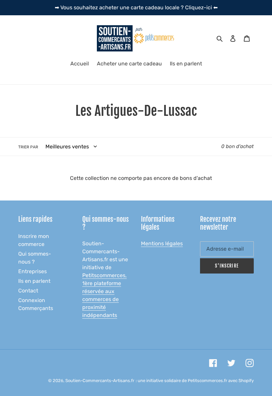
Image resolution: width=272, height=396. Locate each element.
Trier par (28, 147)
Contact (28, 290)
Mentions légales (162, 243)
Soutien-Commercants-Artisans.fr (99, 380)
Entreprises (32, 271)
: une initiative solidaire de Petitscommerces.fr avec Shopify (195, 380)
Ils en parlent (34, 281)
